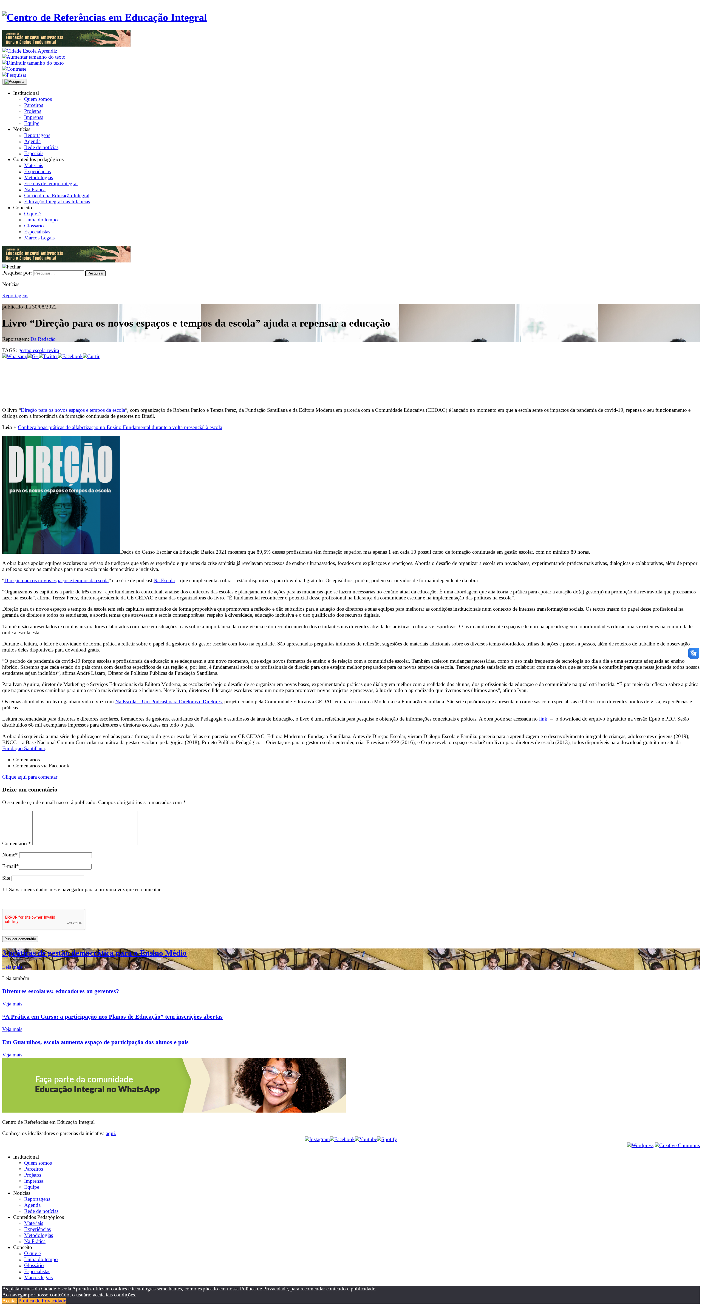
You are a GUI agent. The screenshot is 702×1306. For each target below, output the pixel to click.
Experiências (37, 171)
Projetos (32, 111)
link (543, 719)
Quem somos (38, 99)
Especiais (33, 153)
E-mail (10, 866)
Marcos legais (38, 1277)
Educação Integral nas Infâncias (57, 201)
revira (53, 350)
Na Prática (35, 189)
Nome (10, 855)
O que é (32, 213)
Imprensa (33, 117)
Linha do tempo (41, 219)
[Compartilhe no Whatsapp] (14, 356)
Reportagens (37, 135)
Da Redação (43, 339)
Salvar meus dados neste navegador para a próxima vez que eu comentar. (85, 889)
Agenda (32, 141)
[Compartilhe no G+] (33, 356)
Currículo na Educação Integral (56, 195)
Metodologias (38, 177)
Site (6, 878)
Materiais (33, 165)
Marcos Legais (39, 238)
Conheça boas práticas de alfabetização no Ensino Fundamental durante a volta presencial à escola (120, 427)
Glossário (34, 225)
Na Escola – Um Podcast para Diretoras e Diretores (168, 701)
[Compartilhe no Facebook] (70, 356)
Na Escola (164, 580)
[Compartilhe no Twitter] (48, 356)
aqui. (111, 1133)
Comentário (16, 843)
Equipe (31, 123)
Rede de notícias (41, 147)
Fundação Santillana (23, 748)
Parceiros (33, 105)
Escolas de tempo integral (51, 183)
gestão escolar (32, 350)
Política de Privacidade (42, 1301)
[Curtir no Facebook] (351, 377)
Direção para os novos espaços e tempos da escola (73, 410)
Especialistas (37, 232)
